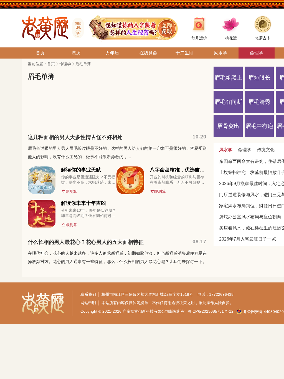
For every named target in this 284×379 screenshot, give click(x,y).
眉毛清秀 (259, 102)
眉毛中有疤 (259, 126)
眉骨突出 (228, 126)
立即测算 (69, 191)
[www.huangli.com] (76, 28)
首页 (51, 64)
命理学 (65, 64)
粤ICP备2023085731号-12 (210, 311)
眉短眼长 (259, 78)
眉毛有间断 (228, 102)
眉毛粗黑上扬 (228, 82)
